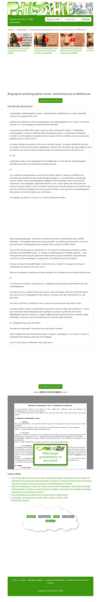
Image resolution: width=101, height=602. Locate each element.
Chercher (86, 19)
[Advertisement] (50, 73)
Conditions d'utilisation (55, 580)
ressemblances (68, 516)
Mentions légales (35, 580)
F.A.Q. (14, 580)
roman (56, 516)
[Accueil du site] (50, 7)
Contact (22, 580)
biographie (31, 516)
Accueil (11, 29)
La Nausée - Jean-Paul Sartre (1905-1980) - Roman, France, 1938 (40, 497)
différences (50, 521)
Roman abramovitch (20, 500)
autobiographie (44, 516)
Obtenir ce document (51, 100)
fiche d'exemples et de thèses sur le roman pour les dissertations (40, 494)
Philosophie (22, 29)
